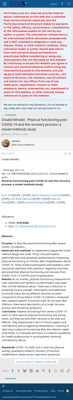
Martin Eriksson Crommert (47, 195)
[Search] (69, 4)
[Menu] (5, 4)
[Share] (65, 154)
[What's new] (62, 4)
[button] (3, 386)
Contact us (7, 390)
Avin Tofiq (7, 195)
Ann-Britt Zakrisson (22, 198)
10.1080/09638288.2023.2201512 (35, 226)
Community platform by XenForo (29, 397)
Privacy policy (41, 390)
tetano (7, 134)
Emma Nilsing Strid (37, 202)
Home (61, 390)
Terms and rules (24, 390)
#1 (70, 153)
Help (52, 390)
